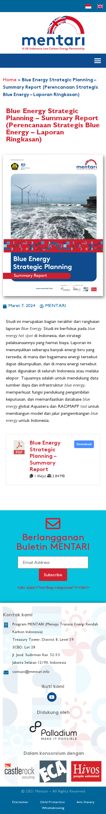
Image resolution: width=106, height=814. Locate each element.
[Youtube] (52, 697)
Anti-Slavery (85, 802)
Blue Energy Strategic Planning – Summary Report (45, 456)
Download (84, 444)
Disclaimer (20, 802)
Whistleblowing (53, 808)
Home (9, 80)
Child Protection (52, 802)
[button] (97, 60)
